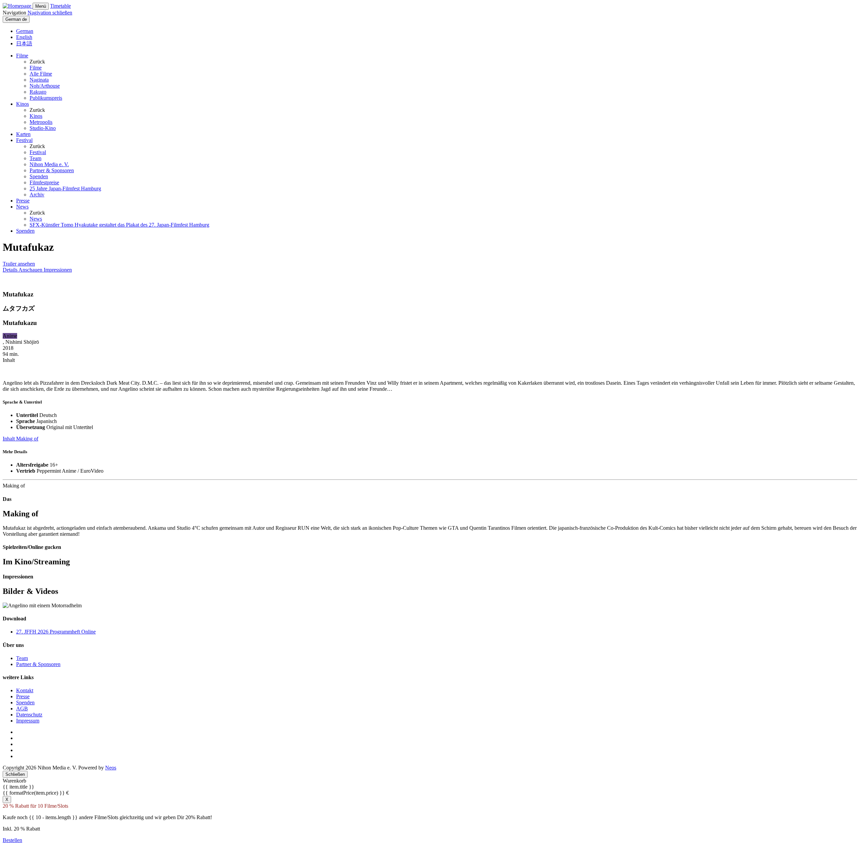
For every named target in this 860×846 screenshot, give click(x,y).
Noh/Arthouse (45, 86)
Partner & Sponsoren (52, 170)
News (22, 206)
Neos (110, 767)
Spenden (39, 176)
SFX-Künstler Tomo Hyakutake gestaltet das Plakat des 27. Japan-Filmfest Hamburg (119, 225)
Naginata (39, 80)
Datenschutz (29, 714)
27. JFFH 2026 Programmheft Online (56, 631)
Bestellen (12, 840)
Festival (24, 140)
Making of (27, 438)
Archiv (37, 194)
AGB (22, 708)
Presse (23, 200)
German (24, 31)
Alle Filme (41, 74)
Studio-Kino (43, 128)
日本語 (24, 43)
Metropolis (41, 122)
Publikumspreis (46, 98)
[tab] (10, 270)
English (24, 37)
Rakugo (38, 92)
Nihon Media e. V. (49, 164)
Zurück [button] (37, 61)
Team (35, 158)
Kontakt (24, 690)
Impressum (27, 720)
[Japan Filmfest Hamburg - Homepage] (18, 6)
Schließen (15, 774)
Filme (22, 55)
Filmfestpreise (44, 182)
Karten (23, 134)
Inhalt (9, 438)
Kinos (22, 104)
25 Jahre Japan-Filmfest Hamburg (65, 188)
